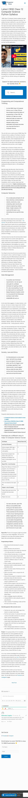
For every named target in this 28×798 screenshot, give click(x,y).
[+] (20, 700)
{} (18, 700)
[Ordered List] (10, 700)
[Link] (16, 700)
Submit (6, 756)
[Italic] (4, 700)
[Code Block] (15, 700)
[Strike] (8, 700)
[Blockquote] (13, 700)
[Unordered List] (11, 700)
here (18, 657)
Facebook (19, 675)
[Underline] (6, 700)
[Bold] (3, 700)
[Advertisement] (14, 775)
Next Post (14, 682)
